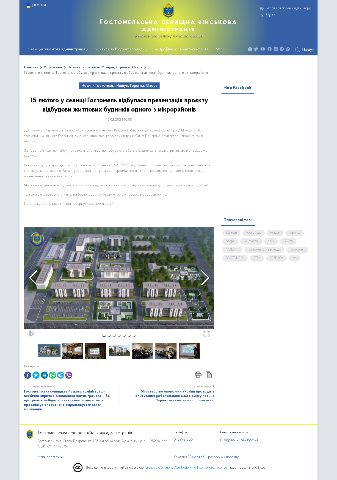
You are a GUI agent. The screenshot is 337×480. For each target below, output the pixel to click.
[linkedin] (44, 375)
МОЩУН (232, 249)
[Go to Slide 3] (114, 334)
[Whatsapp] (289, 50)
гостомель (253, 233)
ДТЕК (256, 258)
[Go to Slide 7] (134, 334)
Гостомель (297, 249)
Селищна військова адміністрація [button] (56, 49)
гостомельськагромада (264, 249)
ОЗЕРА (288, 241)
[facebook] (27, 375)
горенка (294, 233)
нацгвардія (251, 241)
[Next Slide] (205, 278)
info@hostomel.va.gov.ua (239, 440)
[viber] (68, 375)
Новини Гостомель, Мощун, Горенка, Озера (105, 67)
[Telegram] (283, 50)
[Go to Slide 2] (109, 334)
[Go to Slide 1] (104, 334)
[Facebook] (271, 50)
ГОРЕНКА (276, 258)
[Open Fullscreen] (206, 333)
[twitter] (36, 375)
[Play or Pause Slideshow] (32, 333)
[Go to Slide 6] (129, 334)
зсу (294, 258)
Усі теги (231, 233)
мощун (275, 233)
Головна (31, 67)
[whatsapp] (52, 375)
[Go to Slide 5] (124, 334)
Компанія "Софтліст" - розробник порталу (206, 457)
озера (230, 241)
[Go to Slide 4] (119, 334)
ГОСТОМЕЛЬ (235, 258)
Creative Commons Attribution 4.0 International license (186, 467)
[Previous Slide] (33, 278)
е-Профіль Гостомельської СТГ (182, 49)
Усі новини (53, 67)
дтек (271, 241)
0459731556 (183, 440)
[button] (119, 278)
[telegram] (60, 375)
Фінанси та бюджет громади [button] (119, 49)
